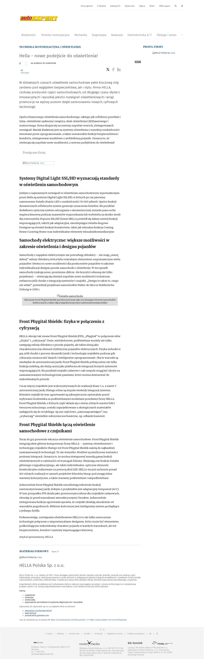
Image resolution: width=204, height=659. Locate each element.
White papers (164, 6)
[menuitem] (87, 6)
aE (22, 70)
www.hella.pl (30, 613)
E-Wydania (101, 6)
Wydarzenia (129, 6)
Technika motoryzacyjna (55, 35)
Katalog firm (115, 6)
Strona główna (87, 6)
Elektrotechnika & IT (140, 35)
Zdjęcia (142, 6)
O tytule (49, 634)
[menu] (102, 6)
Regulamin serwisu (115, 634)
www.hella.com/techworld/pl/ (38, 611)
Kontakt (87, 634)
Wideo (152, 6)
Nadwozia (117, 35)
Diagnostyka (99, 35)
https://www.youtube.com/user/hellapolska (108, 620)
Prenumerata (74, 634)
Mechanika (80, 35)
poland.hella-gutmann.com (37, 615)
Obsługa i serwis (166, 35)
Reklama (60, 634)
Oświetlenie (71, 47)
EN (150, 634)
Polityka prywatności (136, 634)
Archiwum (99, 634)
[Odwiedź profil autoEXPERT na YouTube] (103, 630)
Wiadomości (28, 35)
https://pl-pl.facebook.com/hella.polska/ (68, 620)
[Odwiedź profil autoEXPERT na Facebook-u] (100, 630)
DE (157, 634)
